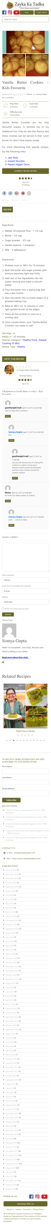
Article (29, 94)
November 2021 (12, 1071)
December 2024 (12, 920)
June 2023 (10, 992)
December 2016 (12, 1181)
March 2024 (10, 954)
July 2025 (9, 895)
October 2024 (11, 925)
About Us (10, 1209)
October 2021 (11, 1076)
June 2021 (10, 1092)
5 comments (9, 98)
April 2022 (10, 1050)
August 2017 (10, 1168)
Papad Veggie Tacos (19, 164)
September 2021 (12, 1080)
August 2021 (10, 1084)
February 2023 (11, 1008)
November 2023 (12, 971)
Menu (27, 12)
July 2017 (9, 1172)
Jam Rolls (13, 157)
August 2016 (10, 1189)
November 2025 (12, 878)
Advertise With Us (25, 1204)
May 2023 (10, 996)
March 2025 (10, 912)
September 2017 (12, 1164)
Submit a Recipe (42, 12)
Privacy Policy (38, 1209)
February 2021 (11, 1105)
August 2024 (11, 933)
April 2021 (9, 1097)
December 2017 (12, 1151)
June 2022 (10, 1042)
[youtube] (16, 12)
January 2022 (11, 1063)
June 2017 (10, 1176)
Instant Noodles (16, 161)
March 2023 (10, 1004)
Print (25, 200)
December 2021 (12, 1067)
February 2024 (11, 958)
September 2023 (12, 979)
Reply (8, 416)
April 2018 (9, 1139)
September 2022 (12, 1029)
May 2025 (10, 904)
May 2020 (10, 1126)
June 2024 (10, 941)
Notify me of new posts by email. (17, 609)
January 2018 (11, 1147)
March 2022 (10, 1055)
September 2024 (12, 929)
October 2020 (11, 1122)
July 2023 (10, 987)
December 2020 (12, 1113)
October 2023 (11, 975)
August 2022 (11, 1034)
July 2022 (9, 1038)
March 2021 (10, 1101)
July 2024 (10, 937)
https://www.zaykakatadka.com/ (26, 858)
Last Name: (7, 777)
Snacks (21, 346)
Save (16, 200)
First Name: (7, 766)
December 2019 (12, 1130)
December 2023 (12, 966)
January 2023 (11, 1013)
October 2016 (11, 1185)
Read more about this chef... (15, 657)
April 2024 (10, 950)
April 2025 (10, 908)
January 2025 (11, 916)
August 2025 (11, 891)
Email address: (8, 788)
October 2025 (11, 883)
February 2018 (11, 1143)
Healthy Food (30, 340)
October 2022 (11, 1025)
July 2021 (9, 1088)
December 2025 (12, 874)
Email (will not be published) (16, 586)
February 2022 (11, 1059)
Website (5, 597)
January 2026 (11, 870)
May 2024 (10, 946)
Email (6, 200)
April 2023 (10, 1000)
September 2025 (12, 887)
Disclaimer (27, 1209)
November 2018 (12, 1134)
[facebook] (4, 12)
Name (8, 575)
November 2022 (12, 1021)
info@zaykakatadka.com (24, 853)
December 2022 (12, 1017)
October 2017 (11, 1160)
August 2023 (11, 983)
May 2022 (10, 1046)
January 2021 (11, 1109)
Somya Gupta (41, 94)
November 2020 (12, 1118)
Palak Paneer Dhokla (25, 731)
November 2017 (12, 1155)
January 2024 (11, 962)
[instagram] (10, 12)
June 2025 (10, 899)
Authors (18, 1209)
